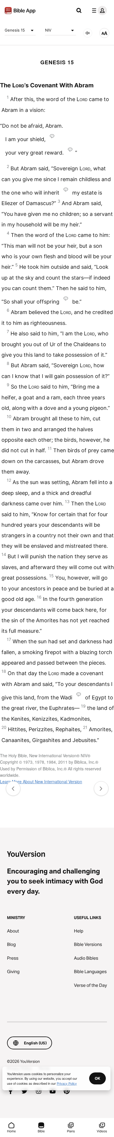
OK (97, 1078)
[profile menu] (98, 10)
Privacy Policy (67, 1083)
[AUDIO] (87, 33)
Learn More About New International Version (41, 781)
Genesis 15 (15, 30)
